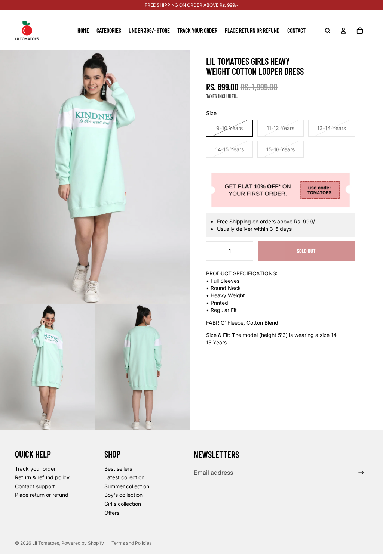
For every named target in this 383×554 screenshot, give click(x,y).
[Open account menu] (343, 30)
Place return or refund (41, 495)
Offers (111, 513)
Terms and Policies (131, 543)
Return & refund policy (42, 477)
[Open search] (327, 30)
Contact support (35, 486)
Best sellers (118, 468)
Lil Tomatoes (45, 543)
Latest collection (124, 477)
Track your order (35, 468)
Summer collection (126, 486)
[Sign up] (361, 473)
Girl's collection (122, 504)
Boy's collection (123, 495)
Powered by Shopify (82, 543)
